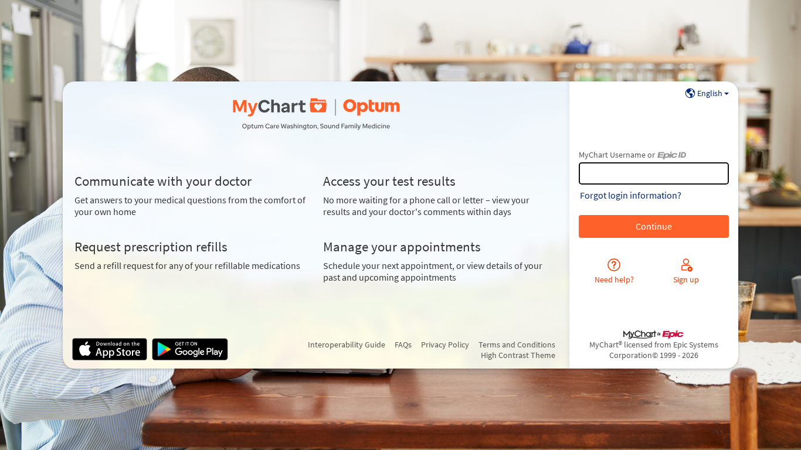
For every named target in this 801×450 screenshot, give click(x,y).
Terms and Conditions (516, 344)
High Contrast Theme (518, 355)
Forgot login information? (630, 195)
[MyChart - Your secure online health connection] (316, 114)
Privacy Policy (445, 344)
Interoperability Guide (346, 344)
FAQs (403, 344)
